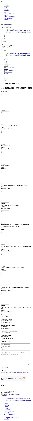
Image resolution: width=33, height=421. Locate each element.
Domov (6, 4)
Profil (5, 7)
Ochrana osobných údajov (11, 417)
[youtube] (28, 32)
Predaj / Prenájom (9, 13)
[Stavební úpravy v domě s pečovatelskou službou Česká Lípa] (5, 243)
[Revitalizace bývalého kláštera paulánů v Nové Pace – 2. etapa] (5, 304)
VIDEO (6, 12)
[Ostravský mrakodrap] (5, 142)
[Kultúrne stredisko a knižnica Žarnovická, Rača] (5, 264)
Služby (6, 9)
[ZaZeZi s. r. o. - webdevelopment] (10, 394)
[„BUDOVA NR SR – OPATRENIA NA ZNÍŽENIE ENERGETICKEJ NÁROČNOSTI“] (5, 222)
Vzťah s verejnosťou (9, 16)
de (4, 35)
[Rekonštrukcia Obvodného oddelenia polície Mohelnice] (5, 284)
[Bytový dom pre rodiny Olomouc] (5, 202)
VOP (5, 416)
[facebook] (10, 30)
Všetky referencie (5, 314)
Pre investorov (8, 18)
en (4, 36)
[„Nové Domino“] (5, 162)
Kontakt (6, 19)
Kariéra (6, 15)
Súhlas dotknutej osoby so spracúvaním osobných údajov (14, 372)
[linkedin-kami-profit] (12, 32)
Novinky (6, 6)
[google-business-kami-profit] (21, 30)
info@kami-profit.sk (6, 24)
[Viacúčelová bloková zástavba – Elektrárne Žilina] (5, 182)
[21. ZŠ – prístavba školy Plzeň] (5, 123)
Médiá (5, 80)
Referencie (7, 10)
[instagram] (21, 32)
